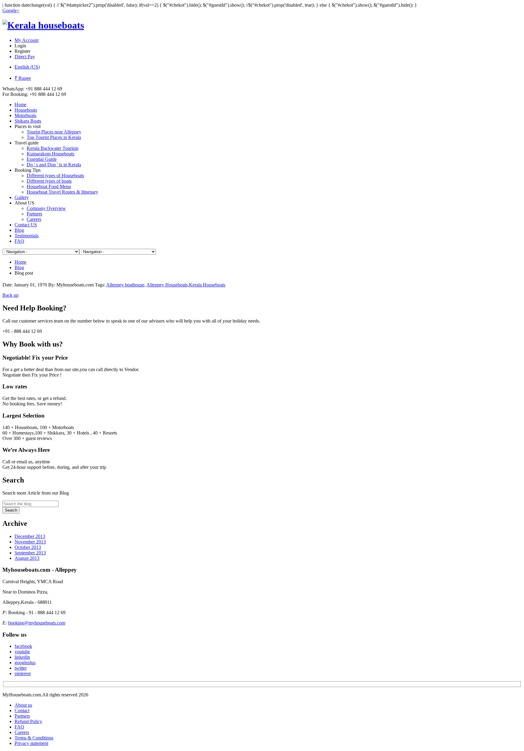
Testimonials (27, 235)
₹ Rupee (23, 78)
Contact (22, 710)
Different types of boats (49, 181)
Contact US (26, 224)
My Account (27, 40)
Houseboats (26, 110)
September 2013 (30, 552)
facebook (23, 646)
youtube (22, 651)
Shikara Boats (28, 120)
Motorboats (25, 115)
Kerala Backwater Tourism (52, 148)
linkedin (22, 657)
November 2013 (30, 541)
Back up (10, 295)
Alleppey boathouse (125, 284)
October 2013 (28, 547)
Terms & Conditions (34, 737)
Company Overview (46, 208)
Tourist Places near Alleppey (54, 131)
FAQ (19, 241)
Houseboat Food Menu (49, 186)
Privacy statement (31, 743)
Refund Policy (28, 721)
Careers (34, 219)
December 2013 (30, 536)
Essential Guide (42, 159)
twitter (21, 668)
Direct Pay (25, 56)
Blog (19, 230)
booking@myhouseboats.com (36, 622)
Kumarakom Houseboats (50, 153)
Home (20, 104)
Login (20, 45)
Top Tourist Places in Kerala (54, 137)
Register (22, 51)
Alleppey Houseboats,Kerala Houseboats (185, 284)
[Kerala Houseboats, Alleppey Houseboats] (43, 25)
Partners (34, 213)
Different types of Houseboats (55, 175)
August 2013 (27, 558)
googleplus (25, 662)
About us (23, 705)
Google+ (10, 10)
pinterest (23, 673)
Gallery (22, 197)
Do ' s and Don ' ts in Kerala (54, 164)
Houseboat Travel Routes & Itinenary (62, 192)
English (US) (27, 66)
